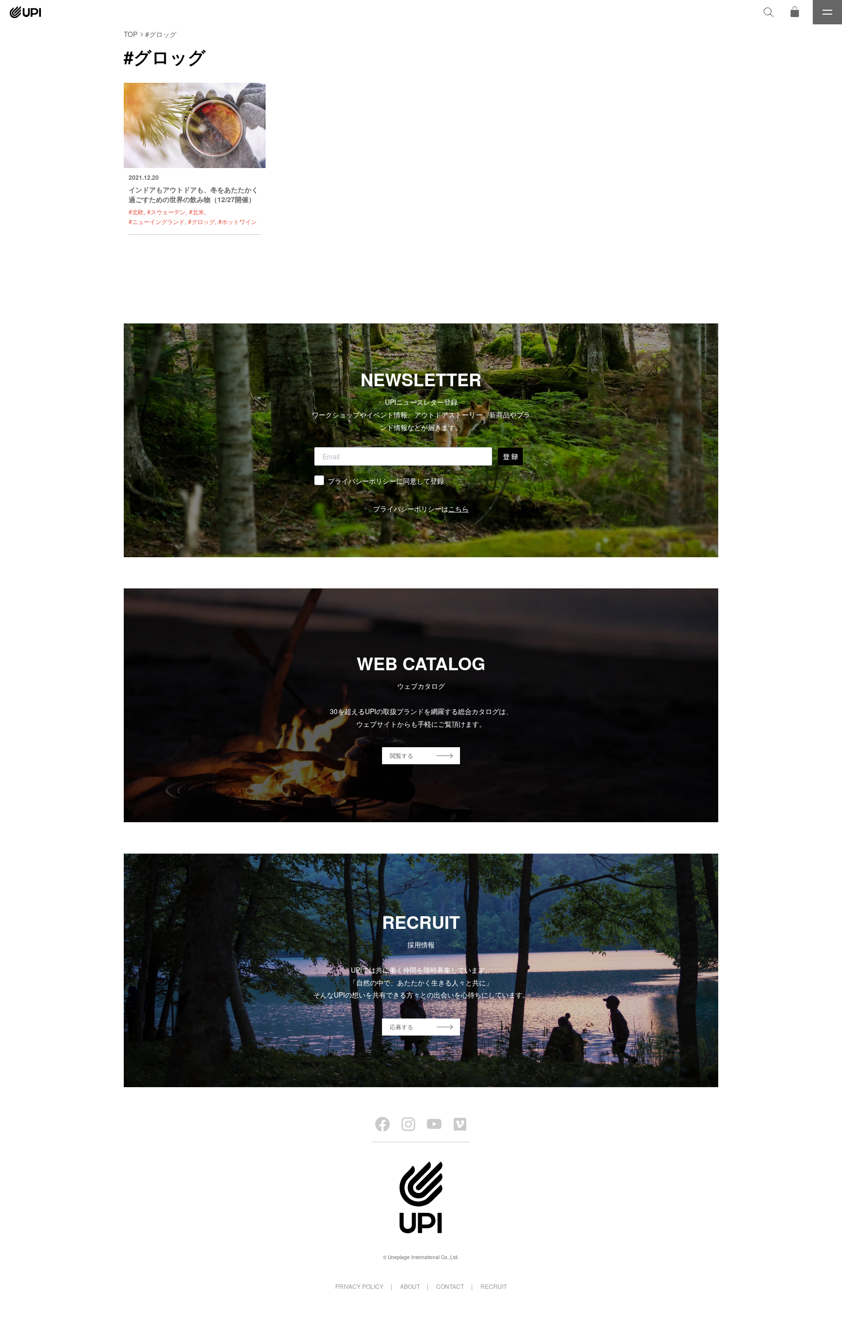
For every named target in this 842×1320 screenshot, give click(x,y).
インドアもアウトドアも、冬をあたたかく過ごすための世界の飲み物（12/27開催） (193, 194)
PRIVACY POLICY (359, 1286)
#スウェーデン (166, 211)
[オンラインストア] (795, 12)
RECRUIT (493, 1286)
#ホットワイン (237, 221)
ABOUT (410, 1286)
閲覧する (401, 755)
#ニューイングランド (157, 221)
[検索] (768, 12)
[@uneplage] (382, 1124)
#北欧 (136, 211)
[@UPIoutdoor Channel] (434, 1124)
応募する (401, 1026)
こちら (458, 508)
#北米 (196, 211)
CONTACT (450, 1286)
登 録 (510, 456)
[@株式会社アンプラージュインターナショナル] (460, 1124)
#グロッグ (201, 221)
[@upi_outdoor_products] (408, 1124)
